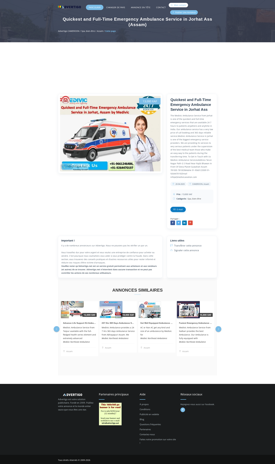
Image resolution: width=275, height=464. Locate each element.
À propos (144, 404)
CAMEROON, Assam (200, 184)
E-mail (179, 209)
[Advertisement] (137, 64)
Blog (142, 419)
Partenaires (145, 429)
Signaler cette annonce (186, 250)
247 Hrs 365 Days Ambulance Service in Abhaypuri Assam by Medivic (135, 323)
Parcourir (95, 7)
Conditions (145, 409)
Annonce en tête (141, 7)
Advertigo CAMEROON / (69, 31)
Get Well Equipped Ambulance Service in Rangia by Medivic (169, 323)
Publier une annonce (185, 12)
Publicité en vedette (149, 414)
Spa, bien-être (194, 198)
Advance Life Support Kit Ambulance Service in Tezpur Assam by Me (96, 323)
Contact (161, 7)
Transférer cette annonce (188, 245)
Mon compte (179, 5)
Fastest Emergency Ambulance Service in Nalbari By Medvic (208, 323)
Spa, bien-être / (88, 31)
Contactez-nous (147, 434)
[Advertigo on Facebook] (182, 410)
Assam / (100, 31)
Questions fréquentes (150, 424)
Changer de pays (115, 7)
